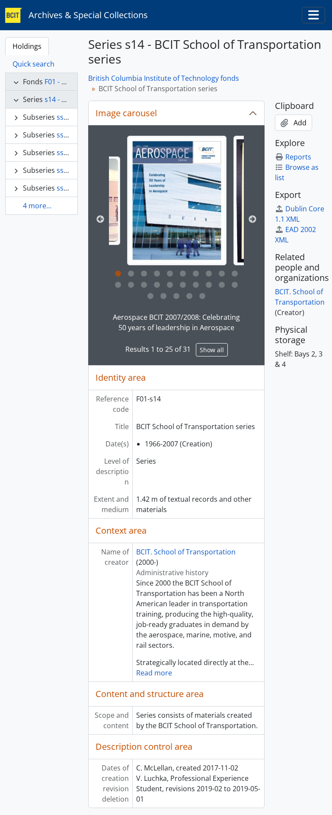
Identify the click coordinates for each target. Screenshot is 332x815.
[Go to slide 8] (208, 274)
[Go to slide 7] (196, 274)
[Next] (252, 219)
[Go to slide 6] (183, 274)
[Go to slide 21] (150, 296)
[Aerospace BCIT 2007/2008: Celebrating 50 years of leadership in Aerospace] (177, 200)
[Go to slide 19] (221, 285)
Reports (298, 157)
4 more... (37, 205)
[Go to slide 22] (163, 296)
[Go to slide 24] (189, 296)
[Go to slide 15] (170, 285)
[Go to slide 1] (118, 274)
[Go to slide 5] (170, 274)
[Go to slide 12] (131, 285)
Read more (154, 673)
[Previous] (100, 219)
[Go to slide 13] (144, 285)
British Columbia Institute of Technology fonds (163, 78)
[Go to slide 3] (144, 274)
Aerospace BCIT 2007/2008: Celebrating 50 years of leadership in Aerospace (176, 322)
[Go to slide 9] (221, 274)
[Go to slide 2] (131, 274)
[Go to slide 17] (196, 285)
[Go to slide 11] (118, 285)
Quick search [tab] (33, 64)
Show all (212, 350)
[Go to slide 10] (234, 274)
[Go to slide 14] (157, 285)
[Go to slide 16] (183, 285)
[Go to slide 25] (202, 296)
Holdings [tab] (27, 46)
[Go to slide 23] (176, 296)
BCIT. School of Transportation (186, 552)
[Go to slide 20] (234, 285)
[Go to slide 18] (208, 285)
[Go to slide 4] (157, 274)
